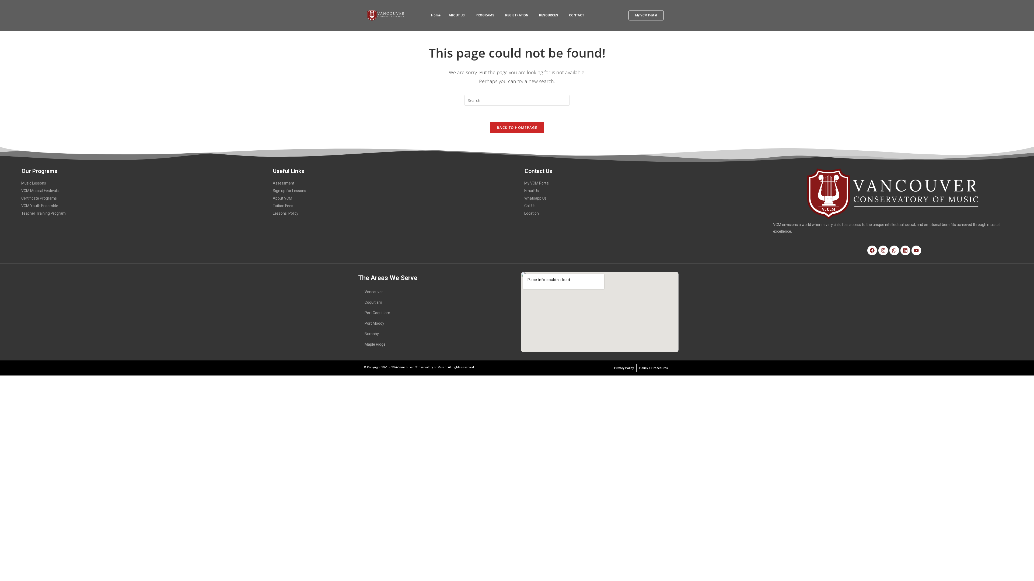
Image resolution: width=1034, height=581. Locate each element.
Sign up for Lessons (289, 191)
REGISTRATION (516, 15)
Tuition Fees (283, 206)
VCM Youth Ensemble (39, 206)
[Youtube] (916, 250)
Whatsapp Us (535, 198)
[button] (458, 15)
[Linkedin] (905, 250)
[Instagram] (883, 250)
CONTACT (576, 15)
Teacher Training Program (43, 213)
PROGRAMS (485, 15)
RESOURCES (548, 15)
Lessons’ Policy (285, 213)
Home (436, 15)
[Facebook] (872, 250)
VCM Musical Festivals (40, 191)
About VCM (282, 198)
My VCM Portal (536, 183)
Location (531, 213)
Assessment (283, 183)
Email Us (531, 191)
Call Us (530, 206)
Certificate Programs (39, 198)
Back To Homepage (517, 127)
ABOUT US (457, 15)
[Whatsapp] (894, 250)
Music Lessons (33, 183)
